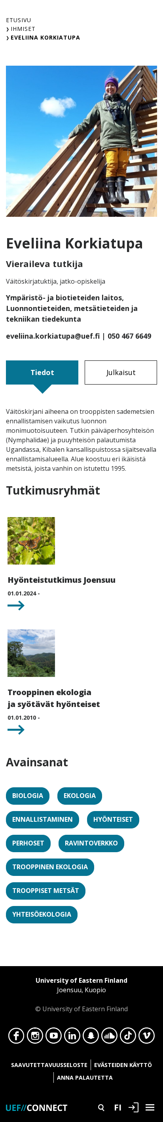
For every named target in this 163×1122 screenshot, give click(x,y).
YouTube (53, 1037)
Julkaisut (121, 372)
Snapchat (91, 1037)
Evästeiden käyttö (123, 1065)
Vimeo (146, 1037)
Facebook (16, 1037)
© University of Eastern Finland (81, 994)
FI (117, 1107)
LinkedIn (72, 1037)
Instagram (35, 1037)
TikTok (128, 1037)
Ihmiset (23, 28)
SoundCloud (109, 1037)
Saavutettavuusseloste (49, 1065)
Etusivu (18, 20)
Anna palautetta (85, 1077)
